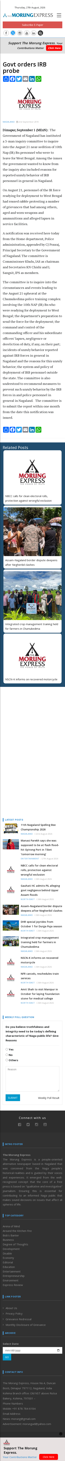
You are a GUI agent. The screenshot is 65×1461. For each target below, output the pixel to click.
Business (8, 1240)
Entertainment (30, 859)
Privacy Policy (14, 1313)
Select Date (11, 1344)
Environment (10, 1280)
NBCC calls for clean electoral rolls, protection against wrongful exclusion (39, 870)
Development (11, 1249)
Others (13, 1060)
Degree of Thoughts (15, 1244)
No (10, 1055)
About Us (11, 1308)
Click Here (54, 48)
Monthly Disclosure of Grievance (26, 1325)
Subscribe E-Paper (32, 25)
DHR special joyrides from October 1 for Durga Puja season (41, 924)
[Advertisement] (25, 713)
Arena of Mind (11, 1226)
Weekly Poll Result (48, 1098)
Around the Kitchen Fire (17, 1231)
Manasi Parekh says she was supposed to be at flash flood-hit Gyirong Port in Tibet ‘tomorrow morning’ (40, 847)
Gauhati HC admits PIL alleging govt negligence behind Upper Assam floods (40, 890)
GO (7, 1357)
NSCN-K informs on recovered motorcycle (31, 679)
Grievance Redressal (18, 1319)
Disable (7, 1253)
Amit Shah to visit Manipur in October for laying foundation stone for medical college (40, 994)
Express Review (13, 1285)
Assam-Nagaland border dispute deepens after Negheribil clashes (41, 908)
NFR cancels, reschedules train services (40, 976)
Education (9, 1267)
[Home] (30, 15)
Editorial (8, 1262)
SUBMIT (13, 1097)
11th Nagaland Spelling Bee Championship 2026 (38, 827)
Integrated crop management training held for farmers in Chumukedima (40, 942)
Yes (11, 1049)
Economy (8, 1258)
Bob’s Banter (11, 1235)
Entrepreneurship (14, 1276)
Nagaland (9, 122)
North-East (28, 899)
